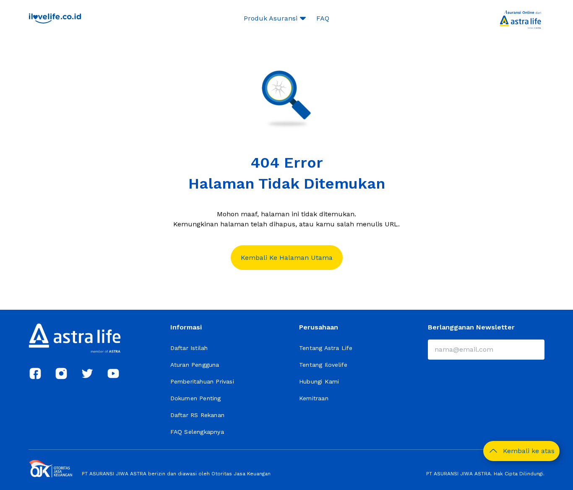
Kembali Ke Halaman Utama (287, 258)
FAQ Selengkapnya (197, 431)
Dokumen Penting (195, 398)
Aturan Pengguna (194, 364)
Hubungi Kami (319, 381)
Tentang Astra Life (326, 348)
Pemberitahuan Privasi (202, 381)
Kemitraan (313, 398)
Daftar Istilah (189, 348)
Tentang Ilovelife (323, 364)
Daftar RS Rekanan (197, 415)
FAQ (322, 18)
